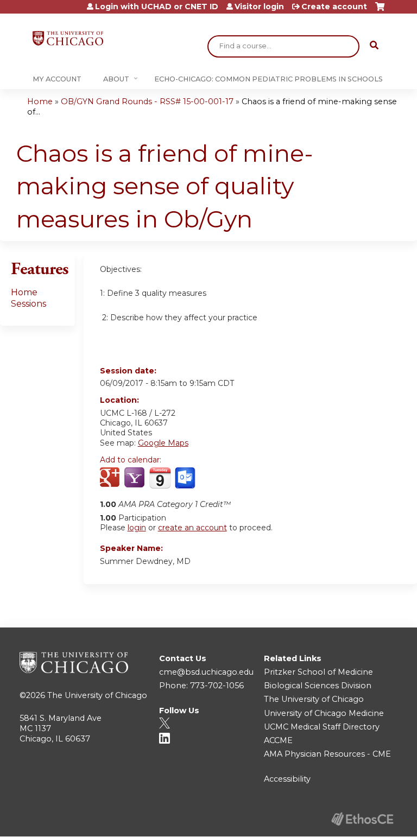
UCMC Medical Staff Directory (322, 727)
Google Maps (163, 443)
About (116, 79)
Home (40, 101)
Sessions (28, 304)
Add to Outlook (186, 478)
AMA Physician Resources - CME (327, 754)
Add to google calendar (111, 478)
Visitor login (259, 6)
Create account (334, 6)
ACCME (278, 740)
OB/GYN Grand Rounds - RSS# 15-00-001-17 (147, 101)
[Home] (68, 38)
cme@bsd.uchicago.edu (206, 672)
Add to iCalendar (160, 478)
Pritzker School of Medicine (318, 672)
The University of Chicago (97, 695)
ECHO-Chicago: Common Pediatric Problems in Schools (268, 79)
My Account (57, 79)
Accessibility (287, 779)
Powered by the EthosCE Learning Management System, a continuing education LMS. (362, 819)
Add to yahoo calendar (135, 478)
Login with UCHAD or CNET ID (156, 6)
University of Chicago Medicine (324, 713)
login (137, 527)
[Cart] (379, 10)
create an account (192, 527)
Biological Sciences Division (317, 685)
